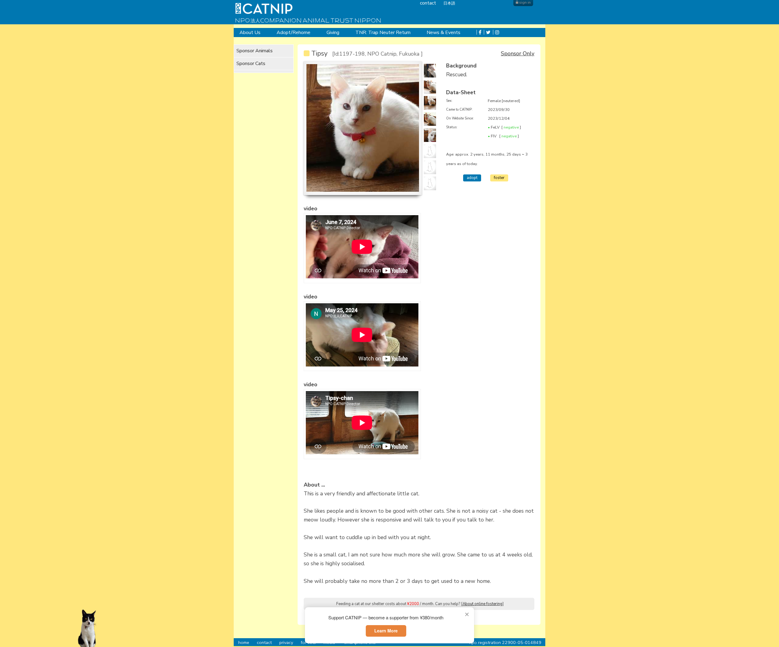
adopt (472, 178)
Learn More (386, 631)
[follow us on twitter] (487, 32)
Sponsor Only (517, 53)
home (243, 642)
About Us (249, 32)
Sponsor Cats (250, 63)
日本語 (449, 3)
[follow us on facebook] (479, 32)
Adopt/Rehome (293, 32)
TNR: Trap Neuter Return (382, 32)
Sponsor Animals (254, 50)
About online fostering (482, 604)
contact (264, 642)
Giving (333, 32)
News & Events (443, 32)
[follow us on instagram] (496, 32)
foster (499, 178)
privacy (286, 642)
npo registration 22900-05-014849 (505, 642)
